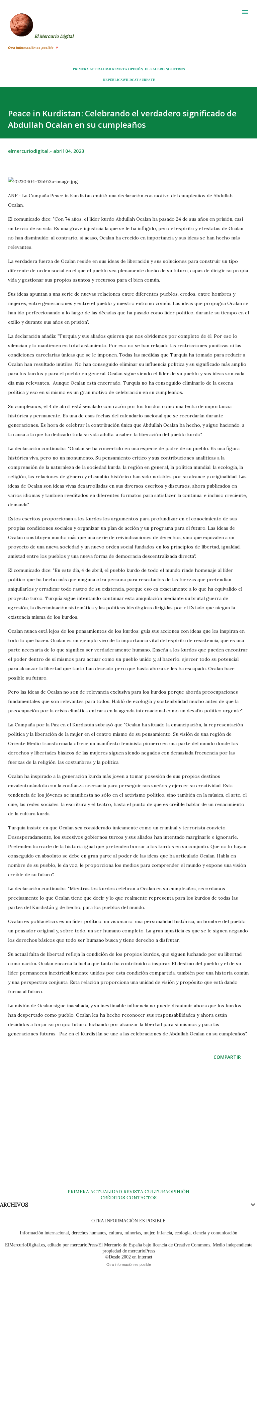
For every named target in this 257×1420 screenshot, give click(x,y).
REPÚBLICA (112, 79)
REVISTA (119, 69)
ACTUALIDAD (100, 69)
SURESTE (147, 79)
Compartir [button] (227, 1057)
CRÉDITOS (113, 1198)
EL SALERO (155, 69)
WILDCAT (130, 79)
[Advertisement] (128, 1131)
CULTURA (156, 1192)
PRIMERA (81, 69)
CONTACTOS (141, 1198)
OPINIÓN (135, 69)
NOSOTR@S (175, 69)
